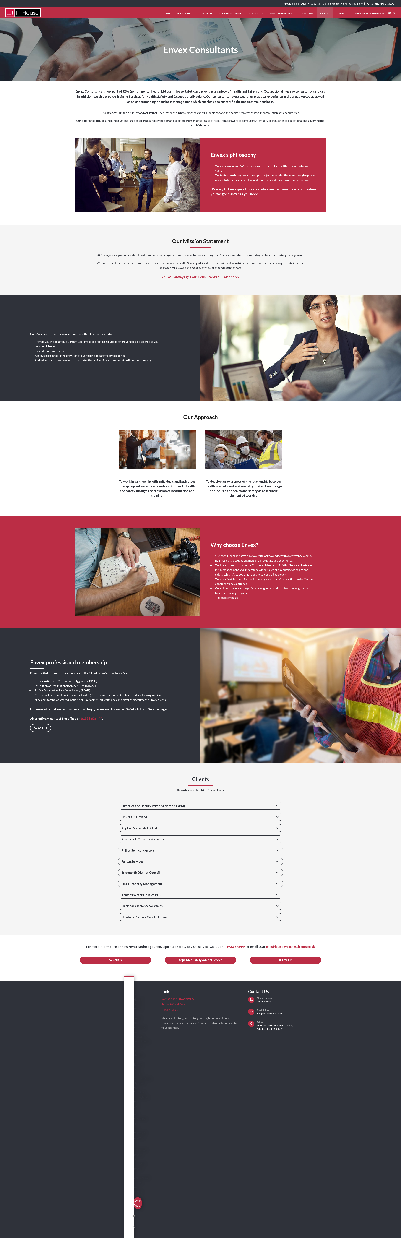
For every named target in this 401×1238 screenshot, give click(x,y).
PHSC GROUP (388, 3)
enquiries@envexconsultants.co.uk (290, 947)
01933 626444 (235, 947)
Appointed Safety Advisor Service (135, 709)
